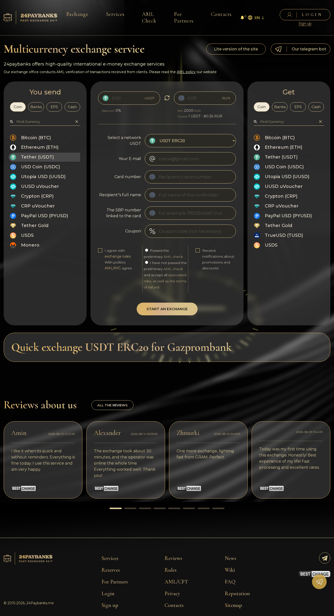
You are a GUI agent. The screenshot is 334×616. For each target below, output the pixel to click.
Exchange (77, 14)
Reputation (237, 593)
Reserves (110, 570)
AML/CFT (176, 582)
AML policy (186, 72)
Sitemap (233, 605)
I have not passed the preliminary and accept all (165, 275)
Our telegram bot (309, 49)
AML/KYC (113, 268)
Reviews (173, 558)
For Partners (184, 17)
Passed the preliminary (163, 253)
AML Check (149, 17)
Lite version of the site (236, 49)
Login (107, 593)
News (230, 558)
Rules (171, 570)
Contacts (221, 14)
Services (115, 14)
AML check (173, 256)
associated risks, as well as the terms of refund (165, 281)
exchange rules (118, 256)
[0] (242, 18)
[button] (116, 508)
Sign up (305, 24)
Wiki (230, 570)
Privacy (172, 593)
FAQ (230, 582)
